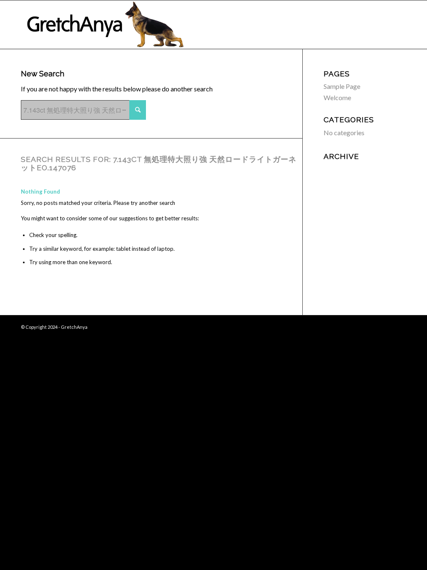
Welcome (337, 97)
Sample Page (342, 86)
